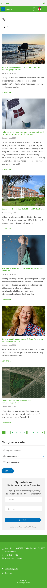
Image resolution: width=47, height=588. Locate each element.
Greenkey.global (11, 568)
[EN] (39, 9)
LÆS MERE (5, 92)
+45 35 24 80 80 (11, 555)
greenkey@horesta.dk (13, 558)
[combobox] (25, 456)
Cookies (8, 573)
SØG (7, 471)
